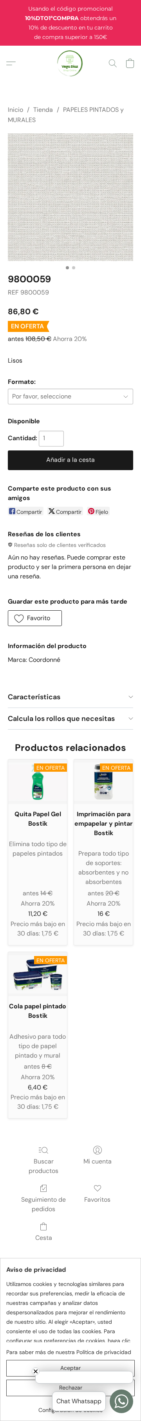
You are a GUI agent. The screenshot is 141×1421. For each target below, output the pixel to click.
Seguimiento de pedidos (43, 1204)
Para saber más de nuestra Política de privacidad (68, 1352)
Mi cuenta (97, 1161)
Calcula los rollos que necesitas (61, 718)
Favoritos (97, 1199)
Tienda (43, 110)
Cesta (43, 1238)
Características (34, 697)
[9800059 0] (70, 197)
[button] (71, 63)
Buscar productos (43, 1166)
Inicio (15, 110)
